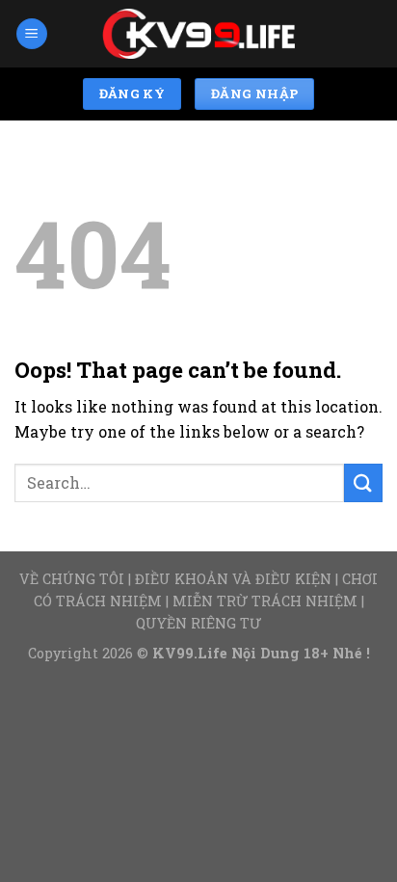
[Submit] (363, 482)
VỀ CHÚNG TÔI (71, 579)
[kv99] (198, 34)
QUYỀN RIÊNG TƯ (198, 623)
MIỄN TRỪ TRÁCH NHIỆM (264, 601)
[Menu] (31, 34)
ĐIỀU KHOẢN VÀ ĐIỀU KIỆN (233, 579)
